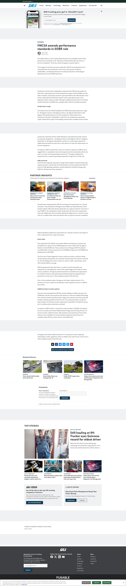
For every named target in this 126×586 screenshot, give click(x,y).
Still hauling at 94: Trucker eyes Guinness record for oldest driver (85, 436)
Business (40, 42)
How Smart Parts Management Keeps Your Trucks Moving (71, 196)
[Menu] (24, 5)
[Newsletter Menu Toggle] (101, 5)
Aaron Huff (45, 52)
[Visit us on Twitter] (55, 556)
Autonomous (48, 473)
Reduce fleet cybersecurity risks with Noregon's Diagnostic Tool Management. (93, 377)
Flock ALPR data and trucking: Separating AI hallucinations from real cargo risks (73, 477)
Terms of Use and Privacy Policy (66, 23)
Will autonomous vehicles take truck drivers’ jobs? (53, 476)
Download (71, 500)
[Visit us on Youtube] (63, 556)
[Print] (52, 344)
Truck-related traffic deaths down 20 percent (31, 377)
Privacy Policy (57, 24)
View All (82, 500)
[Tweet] (67, 344)
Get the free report (34, 502)
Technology (67, 473)
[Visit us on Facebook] (51, 556)
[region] (63, 582)
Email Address (64, 390)
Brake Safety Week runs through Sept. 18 (50, 377)
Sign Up (28, 570)
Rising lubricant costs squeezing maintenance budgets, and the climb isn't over (32, 477)
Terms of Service (65, 24)
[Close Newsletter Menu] (101, 11)
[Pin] (71, 344)
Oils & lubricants (29, 473)
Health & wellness (75, 429)
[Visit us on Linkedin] (59, 556)
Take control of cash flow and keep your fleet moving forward (37, 197)
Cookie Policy (24, 584)
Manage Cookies (86, 582)
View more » (92, 178)
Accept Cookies (106, 582)
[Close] (123, 582)
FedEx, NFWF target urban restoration (71, 377)
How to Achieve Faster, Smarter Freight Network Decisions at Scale (88, 197)
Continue (65, 398)
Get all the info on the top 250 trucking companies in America (40, 491)
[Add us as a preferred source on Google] (56, 344)
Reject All (96, 582)
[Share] (60, 344)
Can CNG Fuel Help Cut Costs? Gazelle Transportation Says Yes (54, 197)
